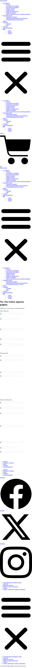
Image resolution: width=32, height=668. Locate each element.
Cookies (5, 588)
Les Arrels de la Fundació (12, 6)
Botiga (4, 21)
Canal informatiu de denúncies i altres (12, 582)
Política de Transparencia (12, 11)
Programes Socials (7, 15)
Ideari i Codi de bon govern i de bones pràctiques (18, 14)
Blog (7, 25)
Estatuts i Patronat (10, 8)
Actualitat (5, 22)
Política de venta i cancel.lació (10, 586)
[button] (16, 67)
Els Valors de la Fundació (12, 7)
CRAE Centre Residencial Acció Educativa (17, 18)
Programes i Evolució (11, 17)
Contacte (5, 26)
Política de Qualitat (11, 12)
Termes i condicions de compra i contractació (14, 589)
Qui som (8, 4)
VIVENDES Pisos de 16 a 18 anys (14, 19)
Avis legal (5, 584)
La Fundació (6, 3)
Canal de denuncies (8, 467)
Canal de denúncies (8, 28)
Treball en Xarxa (10, 10)
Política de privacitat (8, 585)
